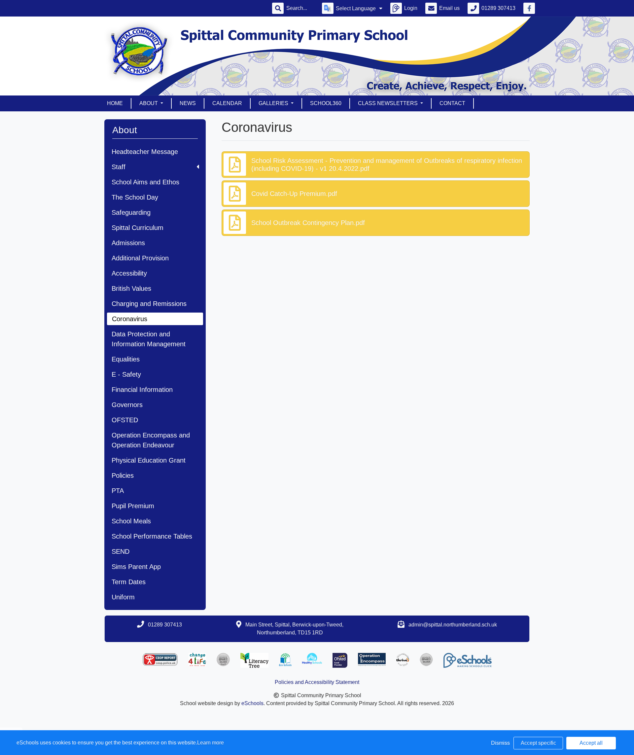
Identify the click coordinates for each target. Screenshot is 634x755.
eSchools (252, 703)
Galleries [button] (274, 103)
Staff (118, 166)
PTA (118, 490)
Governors (127, 404)
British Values (131, 288)
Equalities (126, 359)
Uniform (123, 597)
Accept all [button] (591, 743)
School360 (325, 103)
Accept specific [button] (538, 743)
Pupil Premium (133, 506)
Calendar (227, 103)
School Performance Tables (152, 536)
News (188, 103)
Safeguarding (131, 212)
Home (115, 103)
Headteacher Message (145, 151)
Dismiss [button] (500, 743)
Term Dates (129, 581)
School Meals (131, 521)
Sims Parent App (136, 566)
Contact (452, 103)
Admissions (128, 242)
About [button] (149, 103)
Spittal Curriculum (137, 227)
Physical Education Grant (149, 460)
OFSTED (125, 420)
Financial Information (142, 389)
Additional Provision (140, 258)
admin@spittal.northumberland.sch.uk (452, 624)
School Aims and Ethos (145, 182)
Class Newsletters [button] (388, 103)
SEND (120, 551)
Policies (123, 475)
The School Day (135, 197)
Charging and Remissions (149, 303)
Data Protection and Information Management (149, 339)
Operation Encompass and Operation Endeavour (151, 440)
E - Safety (126, 374)
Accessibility (129, 273)
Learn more (210, 742)
